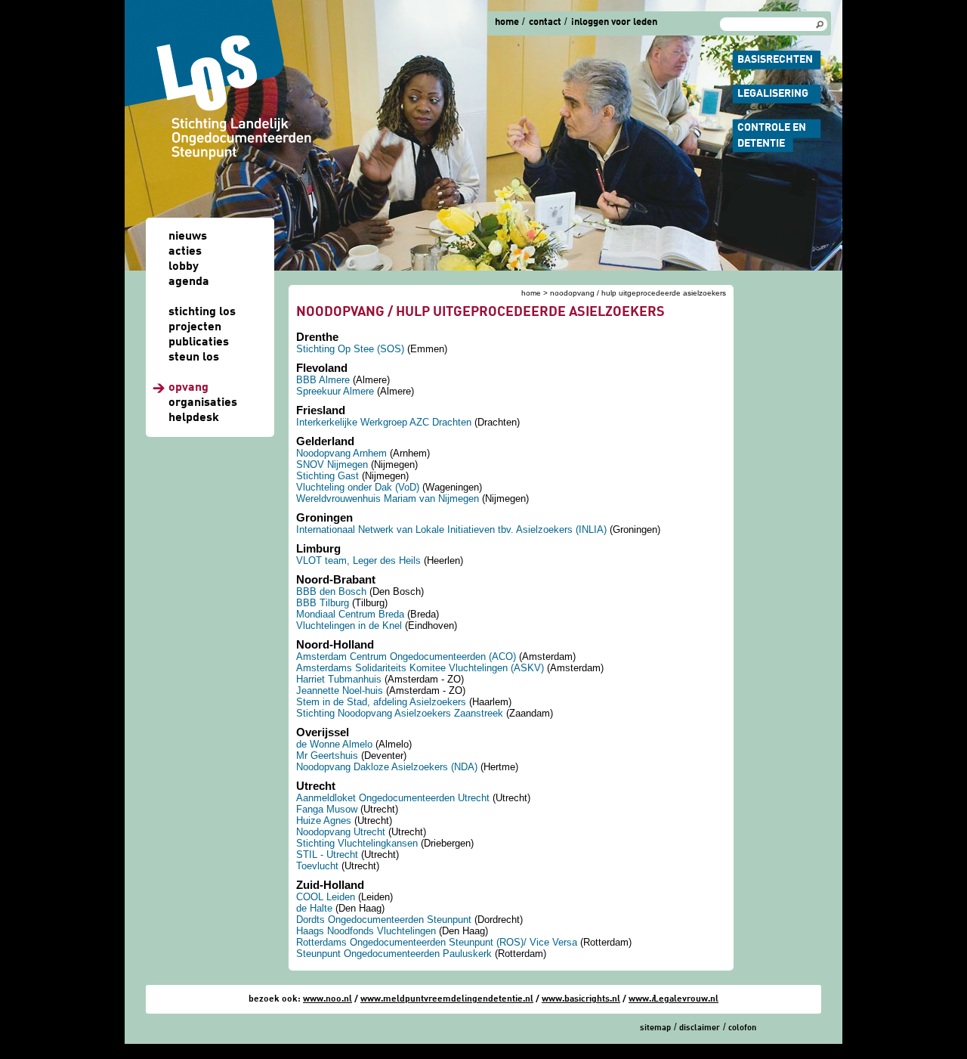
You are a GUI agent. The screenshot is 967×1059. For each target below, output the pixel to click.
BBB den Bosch (331, 591)
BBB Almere (323, 380)
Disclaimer (699, 1028)
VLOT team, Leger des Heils (358, 560)
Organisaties (202, 403)
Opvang (188, 388)
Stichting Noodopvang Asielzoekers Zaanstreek (399, 713)
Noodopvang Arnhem (341, 453)
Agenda (188, 282)
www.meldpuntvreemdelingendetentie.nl (446, 999)
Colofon (742, 1028)
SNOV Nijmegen (332, 464)
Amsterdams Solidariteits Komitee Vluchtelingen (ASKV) (420, 667)
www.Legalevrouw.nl (673, 999)
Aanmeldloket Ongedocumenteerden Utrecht (393, 798)
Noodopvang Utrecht (340, 832)
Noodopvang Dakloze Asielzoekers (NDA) (386, 767)
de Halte (314, 908)
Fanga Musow (326, 809)
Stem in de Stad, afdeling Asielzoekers (381, 702)
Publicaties (198, 342)
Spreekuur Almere (335, 391)
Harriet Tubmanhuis (339, 679)
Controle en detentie (771, 135)
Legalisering (772, 93)
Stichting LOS (202, 312)
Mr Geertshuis (327, 755)
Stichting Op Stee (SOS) (350, 349)
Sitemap (655, 1028)
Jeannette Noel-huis (339, 690)
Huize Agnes (323, 820)
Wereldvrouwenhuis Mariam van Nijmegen (387, 498)
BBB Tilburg (322, 602)
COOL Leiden (325, 897)
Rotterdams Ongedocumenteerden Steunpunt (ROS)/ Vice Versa (436, 942)
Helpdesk (193, 418)
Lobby (183, 267)
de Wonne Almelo (334, 744)
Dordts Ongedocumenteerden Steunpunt (383, 919)
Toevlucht (317, 866)
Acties (185, 252)
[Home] (219, 80)
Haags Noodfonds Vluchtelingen (366, 931)
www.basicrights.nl (581, 999)
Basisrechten (775, 59)
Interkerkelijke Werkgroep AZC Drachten (383, 422)
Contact (545, 22)
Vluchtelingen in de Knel (349, 625)
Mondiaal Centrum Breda (350, 614)
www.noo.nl (327, 999)
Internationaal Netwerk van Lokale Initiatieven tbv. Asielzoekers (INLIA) (451, 529)
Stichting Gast (327, 476)
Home (507, 22)
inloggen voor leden (614, 22)
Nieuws (187, 237)
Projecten (194, 327)
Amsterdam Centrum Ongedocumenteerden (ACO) (406, 656)
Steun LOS (193, 357)
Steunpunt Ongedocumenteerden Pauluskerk (394, 953)
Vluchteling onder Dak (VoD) (357, 487)
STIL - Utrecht (327, 854)
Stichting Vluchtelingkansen (357, 843)
